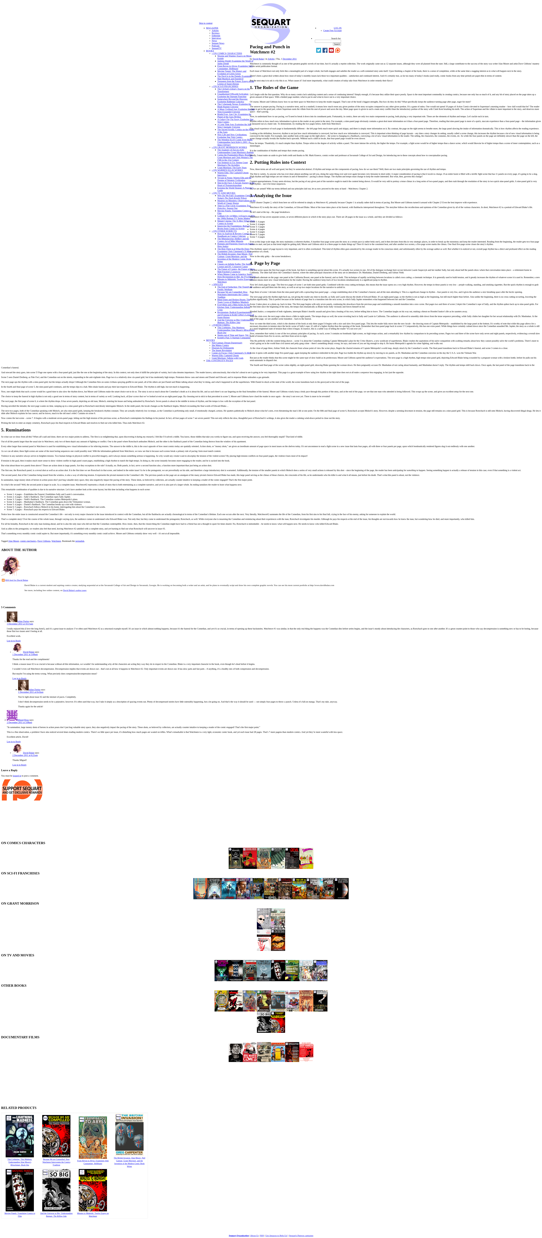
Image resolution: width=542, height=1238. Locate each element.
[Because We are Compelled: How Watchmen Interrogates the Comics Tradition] (56, 1157)
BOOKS (210, 51)
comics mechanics (28, 541)
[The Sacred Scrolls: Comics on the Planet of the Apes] (313, 898)
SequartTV (217, 48)
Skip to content (205, 23)
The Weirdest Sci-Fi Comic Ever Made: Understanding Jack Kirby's (235, 142)
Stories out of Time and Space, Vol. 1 (234, 335)
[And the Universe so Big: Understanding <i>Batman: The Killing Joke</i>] (56, 1211)
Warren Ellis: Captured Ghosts (225, 355)
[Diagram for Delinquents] (264, 1061)
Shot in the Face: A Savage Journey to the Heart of (235, 184)
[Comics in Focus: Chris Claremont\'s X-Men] (292, 1061)
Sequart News (218, 43)
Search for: (336, 38)
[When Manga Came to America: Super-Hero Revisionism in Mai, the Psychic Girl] (320, 1011)
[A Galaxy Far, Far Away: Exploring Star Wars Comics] (271, 898)
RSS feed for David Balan (16, 580)
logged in (17, 776)
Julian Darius (23, 621)
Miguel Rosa (23, 720)
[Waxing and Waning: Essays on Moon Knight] (236, 868)
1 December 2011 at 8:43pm (30, 692)
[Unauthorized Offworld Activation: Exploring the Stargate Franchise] (214, 898)
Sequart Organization (239, 1235)
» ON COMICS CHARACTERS (227, 53)
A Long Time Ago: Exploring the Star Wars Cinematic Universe (234, 125)
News (214, 40)
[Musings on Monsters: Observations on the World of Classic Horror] (250, 980)
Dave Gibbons (43, 541)
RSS (262, 1235)
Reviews (215, 33)
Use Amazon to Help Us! (276, 1235)
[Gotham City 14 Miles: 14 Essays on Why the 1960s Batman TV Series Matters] (292, 980)
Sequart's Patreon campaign (301, 1235)
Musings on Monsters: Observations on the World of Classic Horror (236, 201)
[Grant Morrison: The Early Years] (264, 928)
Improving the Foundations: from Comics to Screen (233, 227)
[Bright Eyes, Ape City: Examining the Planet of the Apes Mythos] (327, 898)
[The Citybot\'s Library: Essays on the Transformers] (200, 898)
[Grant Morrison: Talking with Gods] (306, 1061)
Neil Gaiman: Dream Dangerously (227, 343)
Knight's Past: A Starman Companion (234, 338)
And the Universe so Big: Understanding (235, 321)
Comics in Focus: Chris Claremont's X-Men (231, 353)
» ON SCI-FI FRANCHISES (225, 86)
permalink (79, 541)
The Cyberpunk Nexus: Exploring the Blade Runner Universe (234, 105)
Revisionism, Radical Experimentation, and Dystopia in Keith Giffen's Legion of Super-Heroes (235, 315)
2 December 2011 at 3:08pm (19, 722)
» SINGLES (217, 284)
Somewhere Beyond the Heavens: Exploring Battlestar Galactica (232, 100)
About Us (254, 1235)
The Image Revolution (222, 350)
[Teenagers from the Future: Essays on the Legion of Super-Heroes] (306, 868)
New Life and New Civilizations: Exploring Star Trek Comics (232, 135)
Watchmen (56, 541)
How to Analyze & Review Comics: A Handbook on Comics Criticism (234, 234)
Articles (215, 30)
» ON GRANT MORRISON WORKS (229, 147)
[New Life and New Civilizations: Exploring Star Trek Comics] (299, 898)
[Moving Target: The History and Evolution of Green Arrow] (278, 868)
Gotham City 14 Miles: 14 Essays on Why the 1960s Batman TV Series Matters (236, 217)
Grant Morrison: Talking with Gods (227, 358)
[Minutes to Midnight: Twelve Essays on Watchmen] (278, 1032)
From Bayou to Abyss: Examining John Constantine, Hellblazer (235, 67)
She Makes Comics (220, 345)
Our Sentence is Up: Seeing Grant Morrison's (232, 163)
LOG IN (338, 28)
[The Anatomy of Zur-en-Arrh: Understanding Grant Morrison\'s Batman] (278, 950)
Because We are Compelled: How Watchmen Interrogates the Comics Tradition (232, 294)
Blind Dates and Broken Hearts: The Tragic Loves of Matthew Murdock (233, 300)
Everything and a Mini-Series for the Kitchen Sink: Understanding (233, 307)
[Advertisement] (34, 598)
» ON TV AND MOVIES (223, 193)
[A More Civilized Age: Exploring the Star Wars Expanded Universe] (285, 898)
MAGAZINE (212, 28)
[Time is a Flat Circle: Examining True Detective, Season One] (264, 980)
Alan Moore (13, 541)
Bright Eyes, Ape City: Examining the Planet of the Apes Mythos (234, 115)
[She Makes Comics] (250, 1061)
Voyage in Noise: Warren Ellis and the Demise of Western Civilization (234, 179)
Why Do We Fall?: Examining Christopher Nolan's (236, 196)
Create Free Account (332, 30)
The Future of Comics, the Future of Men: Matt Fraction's (236, 270)
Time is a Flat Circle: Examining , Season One (234, 206)
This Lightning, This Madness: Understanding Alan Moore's (236, 330)
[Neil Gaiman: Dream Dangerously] (236, 1061)
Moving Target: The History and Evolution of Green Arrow (231, 72)
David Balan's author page (74, 590)
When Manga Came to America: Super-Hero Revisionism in (236, 275)
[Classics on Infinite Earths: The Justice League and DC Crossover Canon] (292, 1011)
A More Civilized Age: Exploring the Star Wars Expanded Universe (235, 110)
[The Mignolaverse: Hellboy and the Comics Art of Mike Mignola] (236, 1011)
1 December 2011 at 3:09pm (25, 654)
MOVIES (210, 340)
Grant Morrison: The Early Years (232, 167)
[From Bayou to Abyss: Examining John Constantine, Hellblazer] (264, 868)
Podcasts (215, 46)
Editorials (216, 35)
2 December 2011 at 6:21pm (25, 755)
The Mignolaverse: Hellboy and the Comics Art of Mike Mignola (233, 240)
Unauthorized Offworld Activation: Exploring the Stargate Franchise (233, 95)
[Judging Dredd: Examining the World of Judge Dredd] (250, 868)
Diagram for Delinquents (223, 348)
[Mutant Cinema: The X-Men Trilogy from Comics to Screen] (306, 980)
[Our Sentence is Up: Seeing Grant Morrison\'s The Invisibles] (278, 928)
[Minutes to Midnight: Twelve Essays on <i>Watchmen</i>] (93, 1211)
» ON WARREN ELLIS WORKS (227, 170)
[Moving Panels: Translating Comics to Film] (278, 980)
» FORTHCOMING (221, 325)
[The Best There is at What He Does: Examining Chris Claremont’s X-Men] (264, 1011)
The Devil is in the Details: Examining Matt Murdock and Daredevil (234, 77)
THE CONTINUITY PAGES (219, 360)
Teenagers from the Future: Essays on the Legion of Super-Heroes (235, 82)
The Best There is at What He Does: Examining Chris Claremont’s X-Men (234, 250)
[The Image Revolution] (278, 1061)
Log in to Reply (14, 641)
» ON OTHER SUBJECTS (224, 231)
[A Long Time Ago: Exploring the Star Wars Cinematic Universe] (257, 898)
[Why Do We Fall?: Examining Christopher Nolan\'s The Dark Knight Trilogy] (236, 980)
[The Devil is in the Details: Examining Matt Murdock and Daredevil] (292, 868)
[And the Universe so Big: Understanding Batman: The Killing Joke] (264, 1032)
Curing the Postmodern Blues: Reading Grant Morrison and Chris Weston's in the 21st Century (235, 157)
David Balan (258, 59)
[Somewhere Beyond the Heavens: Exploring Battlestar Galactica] (229, 898)
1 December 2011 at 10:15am (20, 624)
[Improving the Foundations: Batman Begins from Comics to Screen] (320, 980)
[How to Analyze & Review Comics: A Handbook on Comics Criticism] (222, 1011)
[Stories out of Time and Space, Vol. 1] (222, 980)
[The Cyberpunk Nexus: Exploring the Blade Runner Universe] (243, 898)
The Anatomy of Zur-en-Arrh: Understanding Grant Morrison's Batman (235, 151)
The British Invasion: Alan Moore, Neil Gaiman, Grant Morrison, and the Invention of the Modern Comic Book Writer (234, 258)
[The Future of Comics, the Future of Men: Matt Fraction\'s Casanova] (306, 1011)
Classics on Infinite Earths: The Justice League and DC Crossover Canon (234, 265)
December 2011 (290, 59)
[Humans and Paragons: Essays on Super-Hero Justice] (250, 1011)
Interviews (216, 38)
